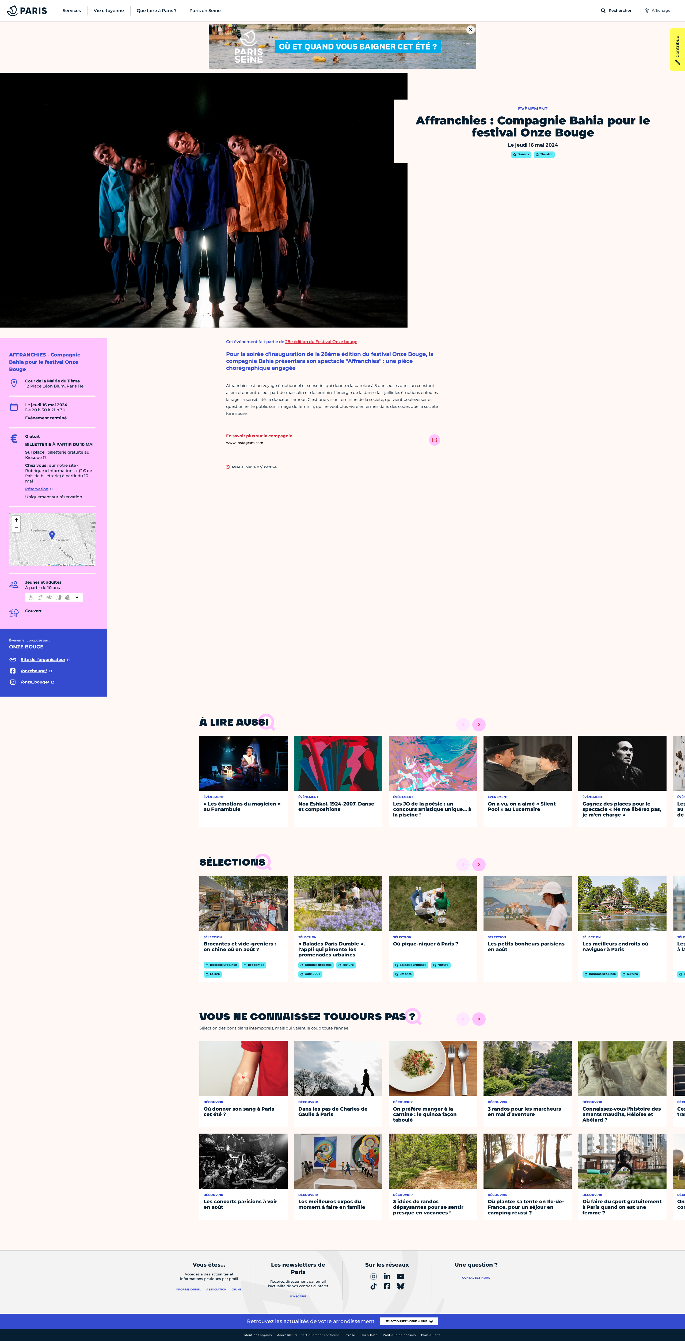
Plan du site (431, 1335)
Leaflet (53, 564)
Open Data (369, 1335)
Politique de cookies (399, 1335)
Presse (350, 1335)
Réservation (36, 489)
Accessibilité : (308, 1335)
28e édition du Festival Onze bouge (321, 341)
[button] (52, 535)
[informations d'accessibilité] (54, 597)
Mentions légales (258, 1335)
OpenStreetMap (76, 564)
